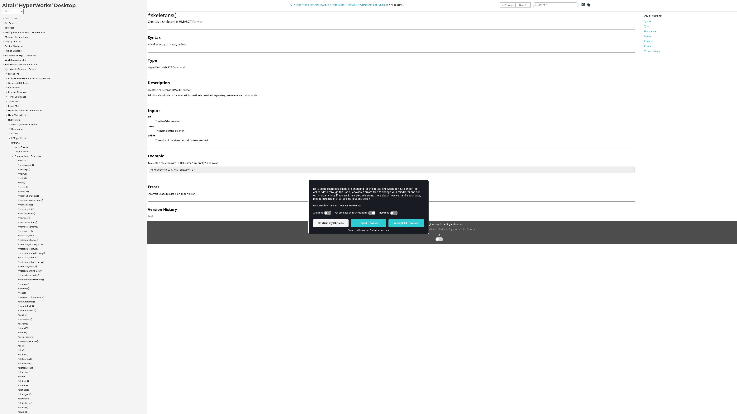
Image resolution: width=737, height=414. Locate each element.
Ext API (14, 133)
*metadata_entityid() (28, 248)
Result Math (14, 105)
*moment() (23, 284)
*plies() (21, 345)
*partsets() (23, 323)
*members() (24, 217)
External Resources (17, 92)
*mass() (22, 182)
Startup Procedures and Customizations (25, 32)
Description (650, 31)
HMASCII (15, 142)
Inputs (647, 36)
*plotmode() (24, 398)
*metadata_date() (26, 235)
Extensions (13, 73)
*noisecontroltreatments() (31, 297)
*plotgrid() (23, 381)
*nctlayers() (24, 288)
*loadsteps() (24, 169)
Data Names (17, 128)
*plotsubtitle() (25, 403)
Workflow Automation (16, 59)
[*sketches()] (524, 4)
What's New (11, 18)
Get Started (10, 23)
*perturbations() (26, 336)
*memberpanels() (27, 213)
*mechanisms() (25, 204)
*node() (22, 292)
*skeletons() (397, 4)
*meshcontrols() (26, 231)
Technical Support (448, 229)
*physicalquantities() (28, 341)
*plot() (21, 350)
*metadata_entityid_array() (31, 253)
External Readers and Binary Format (29, 78)
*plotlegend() (24, 394)
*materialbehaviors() (28, 195)
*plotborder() (25, 358)
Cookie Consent (467, 229)
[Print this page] (589, 6)
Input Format (21, 147)
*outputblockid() (26, 301)
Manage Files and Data (16, 36)
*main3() (22, 173)
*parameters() (25, 319)
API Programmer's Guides (24, 124)
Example (648, 41)
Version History (652, 51)
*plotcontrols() (25, 367)
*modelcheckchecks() (28, 275)
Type (646, 26)
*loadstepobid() (26, 164)
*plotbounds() (25, 363)
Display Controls (13, 41)
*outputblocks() (26, 306)
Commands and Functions (28, 156)
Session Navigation (14, 46)
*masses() (23, 187)
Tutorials (9, 27)
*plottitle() (23, 407)
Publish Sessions (13, 50)
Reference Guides (20, 69)
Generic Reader (19, 82)
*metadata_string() (27, 266)
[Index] (582, 7)
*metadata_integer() (28, 257)
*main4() (22, 178)
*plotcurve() (24, 372)
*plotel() (22, 376)
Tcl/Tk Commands (17, 96)
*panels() (22, 314)
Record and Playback (25, 110)
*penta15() (23, 328)
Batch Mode (14, 87)
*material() (23, 191)
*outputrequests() (27, 310)
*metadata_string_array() (30, 270)
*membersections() (27, 222)
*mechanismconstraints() (30, 200)
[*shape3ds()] (507, 4)
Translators (14, 101)
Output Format (22, 151)
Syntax (647, 21)
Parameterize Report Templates (20, 55)
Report (18, 115)
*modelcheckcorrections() (31, 279)
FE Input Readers (19, 138)
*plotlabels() (24, 389)
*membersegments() (28, 226)
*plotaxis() (23, 354)
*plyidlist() (23, 411)
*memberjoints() (26, 209)
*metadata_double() (28, 239)
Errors (647, 46)
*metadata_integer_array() (31, 261)
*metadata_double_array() (31, 244)
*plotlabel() (23, 385)
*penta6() (22, 332)
